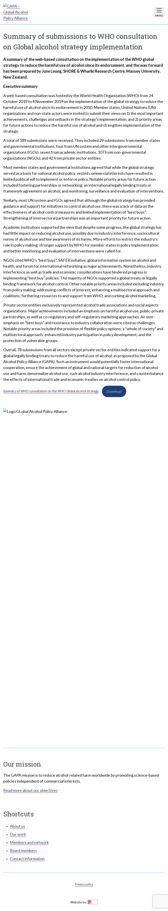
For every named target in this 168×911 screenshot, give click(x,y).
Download (114, 391)
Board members (23, 850)
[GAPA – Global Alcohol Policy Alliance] (16, 12)
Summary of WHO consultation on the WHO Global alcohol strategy (51, 391)
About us (17, 826)
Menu (159, 15)
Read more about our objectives (30, 790)
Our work (18, 834)
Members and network (29, 842)
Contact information (27, 858)
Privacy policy (84, 884)
